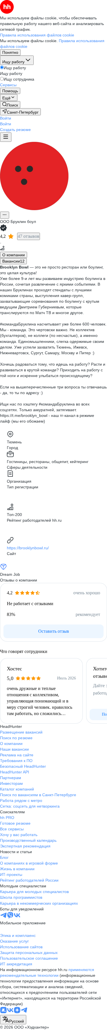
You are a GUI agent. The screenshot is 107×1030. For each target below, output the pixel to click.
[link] (10, 104)
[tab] (13, 255)
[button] (5, 118)
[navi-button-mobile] (5, 137)
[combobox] (13, 1019)
